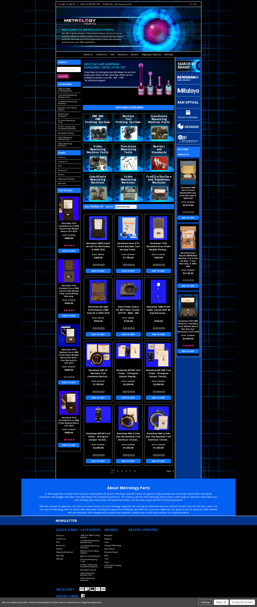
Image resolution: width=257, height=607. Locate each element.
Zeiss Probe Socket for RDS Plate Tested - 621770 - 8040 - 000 (128, 309)
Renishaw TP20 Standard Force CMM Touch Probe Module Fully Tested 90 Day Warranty (69, 291)
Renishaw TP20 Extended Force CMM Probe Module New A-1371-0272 (68, 421)
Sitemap (59, 559)
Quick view (98, 221)
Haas (106, 562)
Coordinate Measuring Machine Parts (67, 96)
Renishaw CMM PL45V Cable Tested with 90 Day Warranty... (158, 309)
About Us (88, 54)
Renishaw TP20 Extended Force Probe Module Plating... (158, 246)
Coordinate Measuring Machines (67, 102)
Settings (205, 602)
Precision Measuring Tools (66, 121)
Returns (134, 54)
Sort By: (110, 207)
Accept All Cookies (242, 602)
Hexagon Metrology (112, 545)
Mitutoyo (108, 539)
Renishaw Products (66, 133)
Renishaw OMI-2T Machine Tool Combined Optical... (98, 373)
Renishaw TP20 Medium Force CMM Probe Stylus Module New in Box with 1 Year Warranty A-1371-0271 (69, 356)
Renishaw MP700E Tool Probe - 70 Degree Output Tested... (158, 373)
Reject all (221, 602)
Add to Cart (98, 271)
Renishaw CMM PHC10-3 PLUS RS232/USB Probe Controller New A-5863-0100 (188, 193)
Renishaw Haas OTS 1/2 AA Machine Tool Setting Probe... (128, 246)
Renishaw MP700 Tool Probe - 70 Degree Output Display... (128, 373)
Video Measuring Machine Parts (65, 138)
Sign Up (72, 4)
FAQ (112, 54)
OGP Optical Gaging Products (112, 566)
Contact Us (101, 54)
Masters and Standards (63, 115)
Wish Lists (108, 4)
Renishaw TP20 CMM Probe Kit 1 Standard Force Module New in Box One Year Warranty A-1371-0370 (188, 326)
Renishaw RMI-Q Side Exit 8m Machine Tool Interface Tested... (128, 436)
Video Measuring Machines (65, 144)
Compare (97, 227)
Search (62, 76)
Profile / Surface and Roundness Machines (67, 127)
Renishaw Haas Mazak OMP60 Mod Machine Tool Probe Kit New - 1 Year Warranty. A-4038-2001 (188, 260)
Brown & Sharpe (111, 552)
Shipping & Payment (151, 54)
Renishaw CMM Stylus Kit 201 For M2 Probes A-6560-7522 (98, 246)
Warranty (168, 54)
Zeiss (106, 542)
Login (63, 4)
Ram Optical (109, 549)
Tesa (106, 559)
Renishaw (108, 535)
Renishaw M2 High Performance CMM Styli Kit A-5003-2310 (98, 309)
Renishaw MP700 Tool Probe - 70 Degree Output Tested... (98, 436)
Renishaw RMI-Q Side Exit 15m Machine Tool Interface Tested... (158, 436)
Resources (122, 54)
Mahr (106, 555)
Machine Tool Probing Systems (67, 108)
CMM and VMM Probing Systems (65, 90)
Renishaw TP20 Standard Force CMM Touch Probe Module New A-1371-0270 (69, 227)
